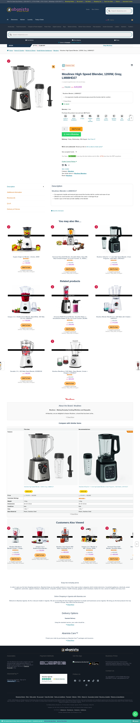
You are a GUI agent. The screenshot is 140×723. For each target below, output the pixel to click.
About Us (84, 697)
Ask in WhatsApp (72, 134)
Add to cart (76, 129)
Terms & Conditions (59, 697)
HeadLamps (11, 26)
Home (11, 50)
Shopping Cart (97, 1)
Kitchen (22, 19)
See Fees (91, 139)
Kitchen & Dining (72, 26)
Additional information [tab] (14, 192)
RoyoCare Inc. (70, 709)
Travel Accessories (21, 26)
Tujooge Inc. (77, 709)
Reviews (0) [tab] (11, 198)
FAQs (79, 697)
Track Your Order (108, 1)
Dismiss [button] (136, 721)
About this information (58, 211)
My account (80, 1)
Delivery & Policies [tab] (13, 209)
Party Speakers (97, 26)
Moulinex (69, 175)
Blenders (56, 50)
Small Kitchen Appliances (44, 50)
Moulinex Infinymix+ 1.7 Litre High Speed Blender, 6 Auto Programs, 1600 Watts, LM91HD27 (103, 486)
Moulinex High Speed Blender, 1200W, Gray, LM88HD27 (39, 486)
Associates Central (127, 1)
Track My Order (49, 697)
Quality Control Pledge (69, 161)
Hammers (123, 26)
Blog (27, 697)
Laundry (30, 19)
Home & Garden (19, 50)
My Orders (88, 1)
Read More (67, 101)
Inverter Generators (108, 26)
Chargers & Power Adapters (35, 26)
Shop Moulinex (107, 45)
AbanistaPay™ (11, 681)
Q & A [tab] (9, 203)
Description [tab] (11, 186)
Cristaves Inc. (63, 709)
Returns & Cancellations (117, 697)
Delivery (74, 697)
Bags (64, 26)
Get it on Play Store (62, 721)
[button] (53, 66)
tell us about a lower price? (94, 146)
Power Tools (47, 26)
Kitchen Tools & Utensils (84, 26)
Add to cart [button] (26, 267)
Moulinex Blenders (80, 173)
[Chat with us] (135, 714)
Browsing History (69, 1)
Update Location (75, 42)
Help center (33, 697)
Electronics (14, 19)
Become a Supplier (104, 697)
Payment (68, 697)
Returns (118, 1)
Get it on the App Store (50, 721)
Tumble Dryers (132, 26)
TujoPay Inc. (83, 709)
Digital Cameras (57, 26)
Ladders (117, 26)
